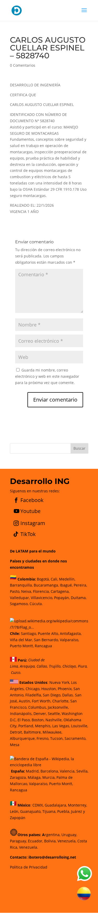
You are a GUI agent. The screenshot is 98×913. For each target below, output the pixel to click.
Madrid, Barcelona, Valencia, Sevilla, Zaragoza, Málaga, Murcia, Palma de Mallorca (49, 777)
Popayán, (61, 597)
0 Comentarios (22, 65)
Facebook (32, 500)
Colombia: (27, 578)
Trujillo (55, 666)
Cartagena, (60, 591)
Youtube (30, 511)
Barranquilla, (21, 585)
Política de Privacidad (28, 867)
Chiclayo (69, 666)
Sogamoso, (19, 603)
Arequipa (27, 666)
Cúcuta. (36, 603)
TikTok (28, 534)
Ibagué (65, 585)
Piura (82, 666)
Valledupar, (20, 597)
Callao (42, 666)
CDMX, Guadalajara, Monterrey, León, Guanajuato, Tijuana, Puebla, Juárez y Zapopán (48, 811)
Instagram (32, 523)
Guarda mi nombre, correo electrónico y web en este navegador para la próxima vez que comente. (47, 376)
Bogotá (43, 578)
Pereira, (80, 585)
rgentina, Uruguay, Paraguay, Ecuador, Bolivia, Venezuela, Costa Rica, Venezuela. (48, 841)
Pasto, (15, 591)
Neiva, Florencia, (36, 591)
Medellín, (67, 578)
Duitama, (79, 597)
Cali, (54, 578)
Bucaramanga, (46, 585)
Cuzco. (16, 672)
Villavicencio (41, 597)
